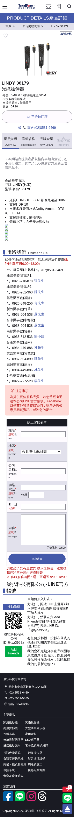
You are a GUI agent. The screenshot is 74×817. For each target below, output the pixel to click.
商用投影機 (10, 728)
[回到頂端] (67, 809)
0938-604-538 (22, 314)
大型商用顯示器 (35, 728)
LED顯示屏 (32, 739)
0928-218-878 (22, 281)
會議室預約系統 (13, 758)
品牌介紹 (46, 141)
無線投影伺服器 (13, 739)
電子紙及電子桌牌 (36, 745)
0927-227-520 (22, 381)
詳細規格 (28, 141)
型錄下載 (63, 142)
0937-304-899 (22, 359)
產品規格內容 (38, 159)
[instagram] (31, 800)
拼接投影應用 (12, 745)
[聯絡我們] (48, 10)
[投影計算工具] (59, 10)
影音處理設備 (36, 758)
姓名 (11, 430)
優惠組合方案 (36, 770)
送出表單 (37, 559)
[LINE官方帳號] (20, 800)
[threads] (43, 800)
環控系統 (9, 770)
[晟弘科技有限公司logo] (26, 8)
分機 (24, 495)
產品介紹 (10, 141)
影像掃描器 (35, 752)
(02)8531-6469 (45, 127)
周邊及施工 (35, 764)
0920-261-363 (22, 292)
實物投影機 (32, 722)
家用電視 (31, 734)
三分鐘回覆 (39, 117)
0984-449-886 (22, 348)
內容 (11, 528)
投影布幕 (9, 734)
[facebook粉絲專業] (8, 800)
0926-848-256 (22, 303)
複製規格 (66, 34)
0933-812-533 (22, 337)
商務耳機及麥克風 (14, 764)
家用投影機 (10, 722)
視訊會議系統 (12, 752)
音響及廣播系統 (13, 775)
